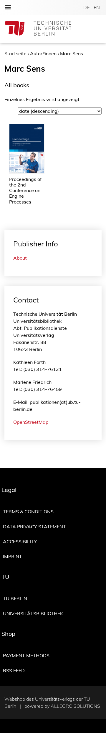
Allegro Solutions (75, 706)
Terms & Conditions (28, 512)
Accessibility (20, 541)
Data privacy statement (34, 526)
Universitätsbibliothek (33, 613)
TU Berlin (15, 598)
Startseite (15, 53)
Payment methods (26, 655)
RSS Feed (14, 670)
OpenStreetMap (31, 422)
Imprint (12, 556)
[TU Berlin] (38, 29)
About (20, 258)
